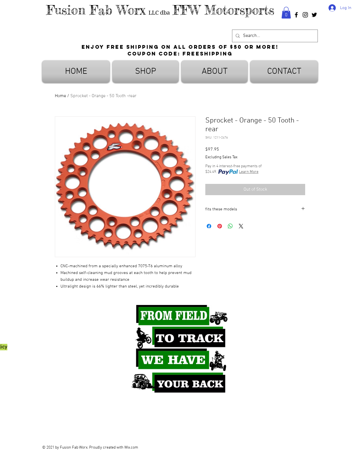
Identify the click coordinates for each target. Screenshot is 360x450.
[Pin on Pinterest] (219, 226)
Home (60, 96)
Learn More (248, 172)
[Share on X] (241, 226)
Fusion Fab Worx (96, 10)
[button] (286, 13)
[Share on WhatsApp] (230, 226)
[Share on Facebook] (209, 226)
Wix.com (131, 447)
